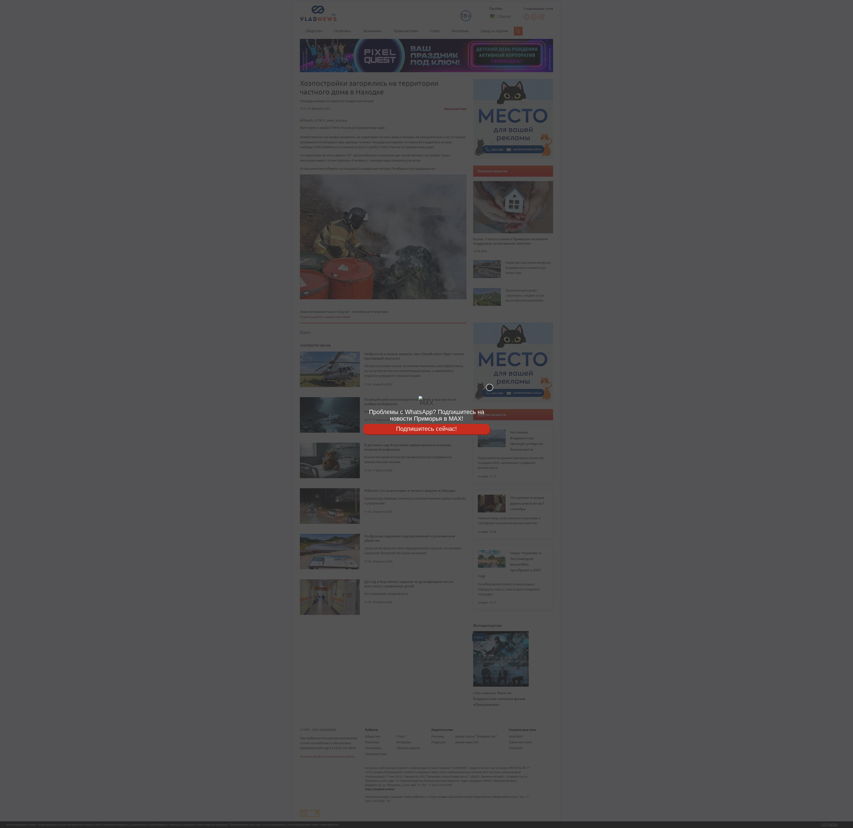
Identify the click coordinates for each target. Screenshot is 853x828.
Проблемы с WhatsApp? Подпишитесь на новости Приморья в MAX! (426, 415)
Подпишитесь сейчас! (426, 429)
